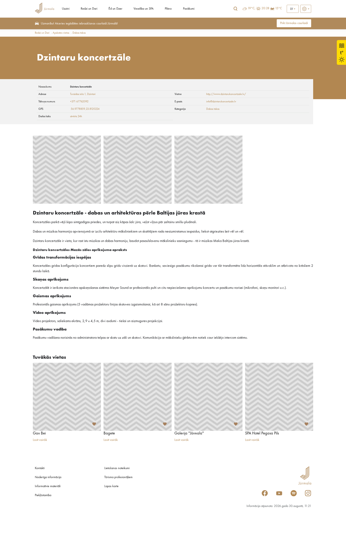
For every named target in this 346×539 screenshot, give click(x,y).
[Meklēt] (235, 9)
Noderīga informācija (48, 477)
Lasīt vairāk (40, 440)
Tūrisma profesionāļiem (118, 477)
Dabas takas (79, 32)
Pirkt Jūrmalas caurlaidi (294, 23)
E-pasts (178, 101)
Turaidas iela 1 (78, 94)
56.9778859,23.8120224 (85, 109)
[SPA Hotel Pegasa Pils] (279, 397)
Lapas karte (111, 486)
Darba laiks (44, 116)
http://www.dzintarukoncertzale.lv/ (226, 94)
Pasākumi (188, 8)
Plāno (168, 8)
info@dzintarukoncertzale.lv (221, 101)
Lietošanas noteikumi (117, 468)
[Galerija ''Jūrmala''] (208, 397)
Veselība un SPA (144, 8)
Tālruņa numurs (46, 101)
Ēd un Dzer (115, 8)
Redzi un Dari (89, 8)
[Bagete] (138, 397)
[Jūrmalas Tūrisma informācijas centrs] (44, 9)
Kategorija (180, 109)
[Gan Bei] (67, 397)
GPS (40, 109)
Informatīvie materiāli (47, 486)
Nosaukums (44, 86)
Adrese (42, 94)
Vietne (178, 94)
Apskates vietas (61, 32)
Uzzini (65, 8)
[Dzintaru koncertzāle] (67, 170)
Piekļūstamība (43, 495)
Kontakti (39, 468)
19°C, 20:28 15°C (265, 8)
